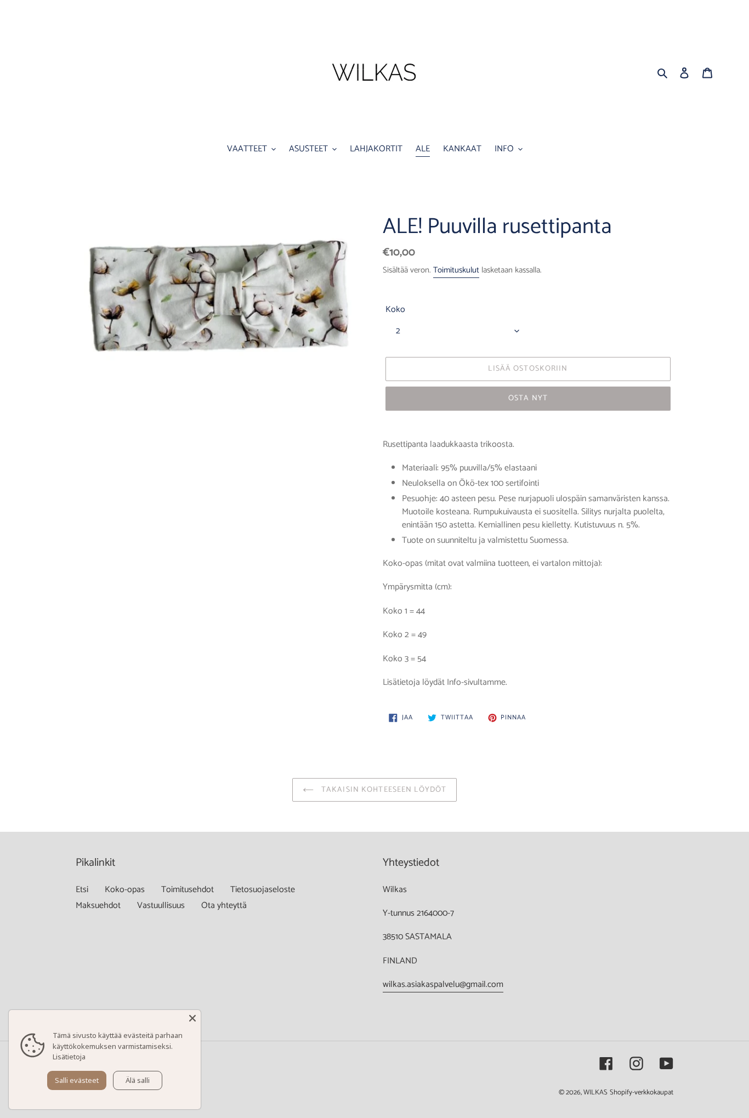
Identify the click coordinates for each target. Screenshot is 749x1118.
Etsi (82, 889)
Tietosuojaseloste (262, 889)
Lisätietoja (69, 1057)
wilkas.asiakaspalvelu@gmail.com (443, 984)
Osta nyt (528, 398)
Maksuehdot (98, 905)
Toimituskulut (456, 270)
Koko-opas (125, 889)
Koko (395, 309)
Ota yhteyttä (224, 905)
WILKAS (595, 1092)
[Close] (192, 1018)
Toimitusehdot (187, 889)
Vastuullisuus (161, 905)
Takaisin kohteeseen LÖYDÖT (382, 790)
